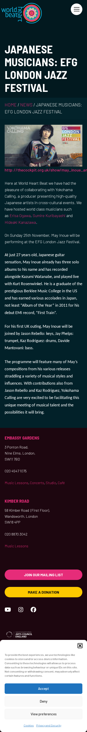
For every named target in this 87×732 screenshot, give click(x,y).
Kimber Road (17, 501)
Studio (51, 482)
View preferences (44, 714)
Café (61, 482)
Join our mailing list (43, 575)
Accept (43, 688)
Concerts (37, 482)
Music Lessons (16, 482)
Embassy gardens (22, 437)
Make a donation (43, 592)
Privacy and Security (48, 725)
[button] (80, 645)
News (26, 104)
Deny (43, 701)
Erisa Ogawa (20, 215)
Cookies (29, 725)
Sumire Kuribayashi (49, 215)
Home (11, 104)
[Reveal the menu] (76, 9)
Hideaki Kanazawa (20, 222)
